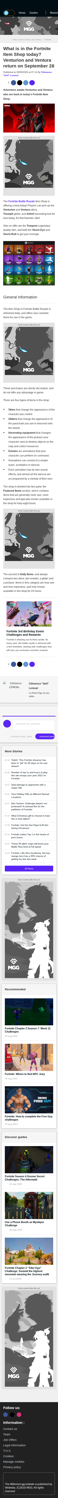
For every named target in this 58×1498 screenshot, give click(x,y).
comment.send (47, 736)
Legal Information (14, 1445)
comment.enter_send (21, 736)
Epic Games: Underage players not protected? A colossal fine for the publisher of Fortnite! (29, 806)
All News (29, 868)
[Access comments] (32, 82)
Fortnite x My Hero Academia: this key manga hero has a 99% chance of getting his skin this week (30, 856)
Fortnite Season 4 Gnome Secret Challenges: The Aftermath (24, 1178)
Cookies (8, 1456)
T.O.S (6, 1450)
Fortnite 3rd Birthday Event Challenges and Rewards (25, 633)
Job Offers (10, 1439)
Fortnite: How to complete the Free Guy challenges (29, 1118)
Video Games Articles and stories (27, 40)
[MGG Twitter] (12, 1414)
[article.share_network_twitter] (19, 82)
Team (6, 1434)
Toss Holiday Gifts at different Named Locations (30, 795)
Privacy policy (12, 1467)
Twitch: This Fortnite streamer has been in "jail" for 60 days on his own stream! (29, 763)
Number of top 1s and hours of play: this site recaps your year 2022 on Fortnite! (29, 775)
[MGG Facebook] (5, 1414)
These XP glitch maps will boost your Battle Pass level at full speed (30, 845)
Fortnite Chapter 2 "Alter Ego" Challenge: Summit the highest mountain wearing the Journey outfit (27, 1271)
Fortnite (47, 40)
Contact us (10, 1429)
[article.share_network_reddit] (25, 82)
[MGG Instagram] (19, 1414)
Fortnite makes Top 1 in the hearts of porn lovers (30, 836)
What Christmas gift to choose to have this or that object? (30, 817)
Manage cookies (13, 1461)
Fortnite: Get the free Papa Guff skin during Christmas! (29, 826)
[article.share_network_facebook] (13, 82)
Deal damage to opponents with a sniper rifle (28, 786)
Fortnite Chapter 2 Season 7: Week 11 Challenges (28, 1030)
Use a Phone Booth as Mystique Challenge (24, 1224)
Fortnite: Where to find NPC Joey (25, 1074)
